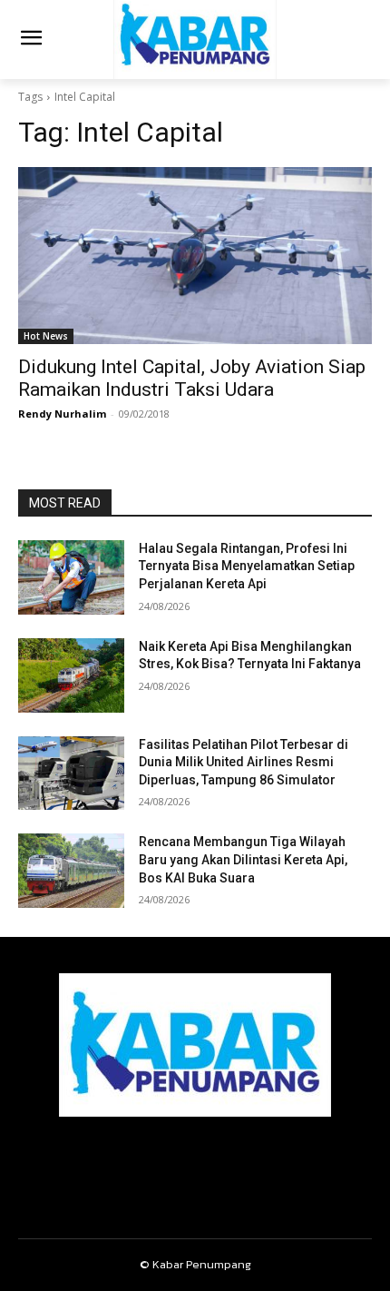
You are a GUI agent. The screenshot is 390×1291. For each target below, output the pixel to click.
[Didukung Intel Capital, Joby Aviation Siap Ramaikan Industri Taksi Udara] (195, 255)
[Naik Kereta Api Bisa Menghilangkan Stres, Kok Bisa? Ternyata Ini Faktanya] (71, 675)
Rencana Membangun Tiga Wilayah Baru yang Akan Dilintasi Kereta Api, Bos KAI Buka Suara (243, 859)
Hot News (46, 336)
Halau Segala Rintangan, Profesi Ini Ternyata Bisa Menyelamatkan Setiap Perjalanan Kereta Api (247, 566)
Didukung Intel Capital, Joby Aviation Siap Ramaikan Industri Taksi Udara (192, 378)
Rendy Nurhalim (62, 413)
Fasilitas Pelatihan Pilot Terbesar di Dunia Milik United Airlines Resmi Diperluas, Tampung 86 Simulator (243, 762)
